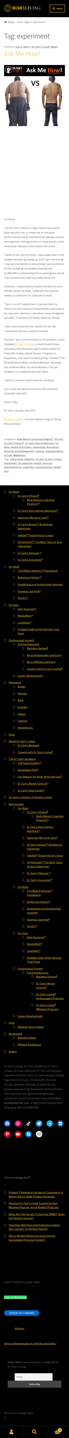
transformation (43, 467)
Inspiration (39, 447)
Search (34, 1432)
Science (39, 451)
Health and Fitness (21, 447)
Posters (22, 693)
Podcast (23, 707)
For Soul (14, 605)
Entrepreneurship (28, 644)
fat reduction (25, 463)
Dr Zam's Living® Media (45, 46)
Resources (15, 682)
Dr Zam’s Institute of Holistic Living (30, 797)
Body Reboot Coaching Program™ (35, 439)
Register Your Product (31, 1027)
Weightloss (19, 455)
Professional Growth (21, 640)
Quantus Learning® (29, 591)
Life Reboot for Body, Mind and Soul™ (40, 776)
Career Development (30, 675)
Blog (21, 700)
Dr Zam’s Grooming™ (30, 559)
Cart (53, 1428)
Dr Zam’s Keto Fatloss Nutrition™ (38, 510)
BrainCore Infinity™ (29, 577)
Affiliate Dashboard (29, 1044)
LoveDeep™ (24, 622)
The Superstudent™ (29, 763)
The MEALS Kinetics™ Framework (38, 570)
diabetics (29, 459)
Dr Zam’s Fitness (24, 344)
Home (11, 22)
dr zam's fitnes (53, 459)
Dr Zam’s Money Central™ (33, 783)
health (37, 463)
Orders (13, 1051)
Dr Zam (59, 439)
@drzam (19, 1328)
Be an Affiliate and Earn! (41, 662)
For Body (14, 491)
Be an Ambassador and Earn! (44, 655)
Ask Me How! (22, 53)
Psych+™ (23, 598)
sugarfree (28, 467)
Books (21, 686)
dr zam (40, 459)
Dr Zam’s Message (28, 745)
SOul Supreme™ (27, 609)
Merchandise (16, 804)
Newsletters (25, 727)
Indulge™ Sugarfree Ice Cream (36, 535)
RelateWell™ (25, 615)
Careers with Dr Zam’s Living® (44, 669)
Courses (22, 720)
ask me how (16, 459)
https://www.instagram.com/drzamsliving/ (30, 1343)
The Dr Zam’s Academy (22, 759)
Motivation (53, 447)
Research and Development (19, 451)
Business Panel (27, 1037)
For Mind (14, 566)
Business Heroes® (37, 648)
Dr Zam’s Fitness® (28, 496)
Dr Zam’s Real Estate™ (31, 790)
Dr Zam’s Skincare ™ (29, 553)
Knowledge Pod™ (28, 770)
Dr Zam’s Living (13, 419)
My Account (15, 1034)
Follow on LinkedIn (21, 1313)
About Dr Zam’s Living (22, 741)
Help (12, 1023)
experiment (10, 463)
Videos (21, 714)
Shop (12, 734)
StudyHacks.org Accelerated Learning (40, 584)
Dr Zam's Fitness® (14, 443)
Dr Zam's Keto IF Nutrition (39, 443)
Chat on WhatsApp (15, 1297)
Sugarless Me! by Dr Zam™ (33, 517)
